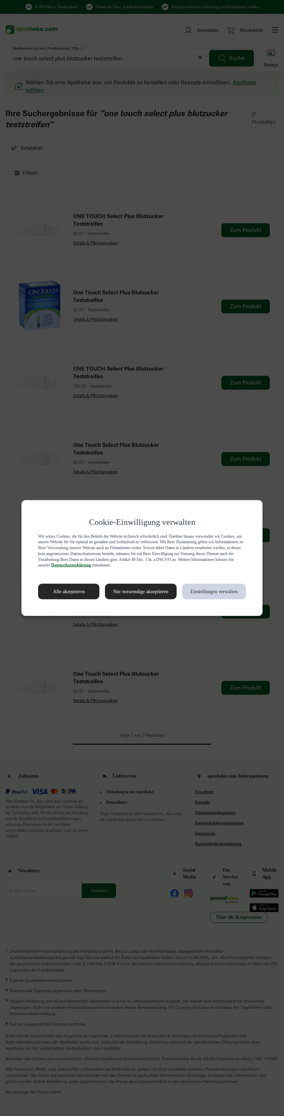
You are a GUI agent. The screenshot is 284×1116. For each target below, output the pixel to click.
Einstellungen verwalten (213, 591)
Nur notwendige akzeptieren (133, 591)
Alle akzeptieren (62, 591)
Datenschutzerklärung (177, 565)
